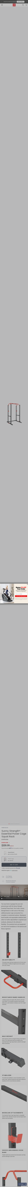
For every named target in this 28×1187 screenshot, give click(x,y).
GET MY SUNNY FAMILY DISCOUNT (21, 596)
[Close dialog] (27, 584)
